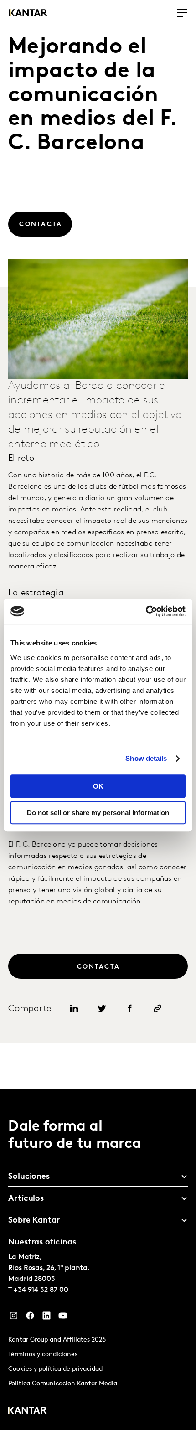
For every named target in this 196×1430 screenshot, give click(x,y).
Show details (146, 758)
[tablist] (98, 1259)
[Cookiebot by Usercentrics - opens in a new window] (146, 611)
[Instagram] (13, 1318)
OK (98, 786)
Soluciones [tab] (29, 1177)
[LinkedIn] (46, 1318)
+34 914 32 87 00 (41, 1290)
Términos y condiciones (42, 1354)
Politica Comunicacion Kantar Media (62, 1383)
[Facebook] (30, 1318)
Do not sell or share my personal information (98, 812)
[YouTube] (62, 1318)
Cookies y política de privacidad (55, 1369)
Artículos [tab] (26, 1199)
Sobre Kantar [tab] (34, 1221)
